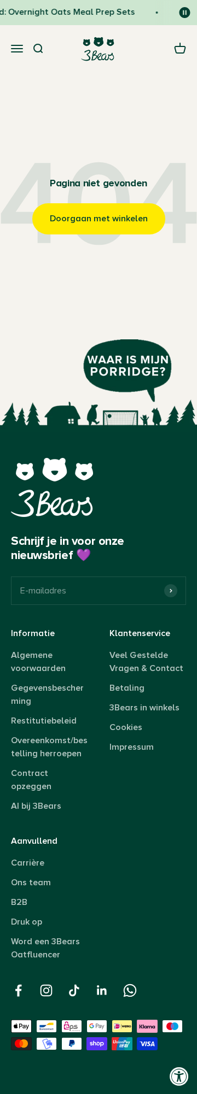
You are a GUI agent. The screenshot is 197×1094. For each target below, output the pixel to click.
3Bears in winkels (144, 707)
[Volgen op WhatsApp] (130, 990)
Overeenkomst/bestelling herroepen (49, 747)
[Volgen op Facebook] (18, 990)
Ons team (31, 882)
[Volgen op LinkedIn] (102, 990)
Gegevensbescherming (47, 695)
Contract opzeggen (31, 780)
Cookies (125, 727)
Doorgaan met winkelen (99, 218)
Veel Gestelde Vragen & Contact (146, 662)
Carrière (27, 862)
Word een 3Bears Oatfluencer (45, 948)
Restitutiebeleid (44, 720)
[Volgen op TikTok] (74, 990)
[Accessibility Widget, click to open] (179, 1076)
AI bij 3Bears (36, 806)
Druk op (26, 921)
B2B (19, 902)
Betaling (126, 688)
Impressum (131, 747)
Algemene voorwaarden (38, 662)
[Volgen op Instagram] (46, 990)
